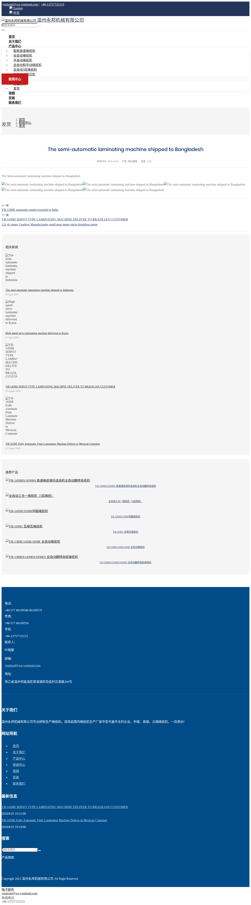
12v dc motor (10, 224)
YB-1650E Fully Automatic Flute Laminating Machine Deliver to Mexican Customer (52, 443)
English (18, 8)
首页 (16, 746)
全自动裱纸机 (22, 55)
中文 (16, 12)
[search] (39, 850)
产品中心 (15, 46)
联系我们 (15, 102)
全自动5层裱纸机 (25, 69)
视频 (16, 771)
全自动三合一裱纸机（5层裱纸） (125, 501)
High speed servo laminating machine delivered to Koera (36, 333)
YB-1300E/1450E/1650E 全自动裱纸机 (125, 547)
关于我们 (19, 752)
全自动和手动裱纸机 (27, 65)
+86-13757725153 (52, 4)
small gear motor (59, 224)
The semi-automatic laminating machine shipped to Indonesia (39, 290)
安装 (16, 777)
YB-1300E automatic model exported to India (30, 209)
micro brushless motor (84, 224)
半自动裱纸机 (22, 60)
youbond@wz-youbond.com (20, 4)
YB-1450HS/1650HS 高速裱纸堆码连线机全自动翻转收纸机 (125, 486)
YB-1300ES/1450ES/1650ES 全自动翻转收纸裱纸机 (125, 562)
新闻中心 (15, 79)
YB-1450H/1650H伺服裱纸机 (125, 516)
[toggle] (3, 30)
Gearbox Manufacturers (33, 224)
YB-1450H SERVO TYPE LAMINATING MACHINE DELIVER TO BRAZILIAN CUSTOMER (65, 219)
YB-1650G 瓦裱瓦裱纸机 (125, 532)
